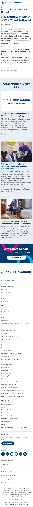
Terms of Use (4, 464)
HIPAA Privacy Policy (6, 471)
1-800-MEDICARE (16, 52)
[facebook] (3, 454)
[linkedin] (16, 454)
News (3, 8)
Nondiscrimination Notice (8, 475)
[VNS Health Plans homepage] (12, 2)
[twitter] (7, 454)
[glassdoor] (25, 454)
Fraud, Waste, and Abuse (8, 479)
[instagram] (20, 454)
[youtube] (12, 454)
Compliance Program (7, 460)
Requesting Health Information (9, 482)
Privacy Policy (5, 468)
